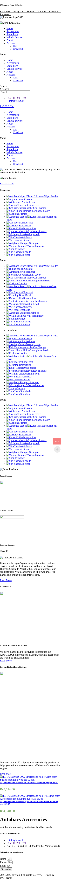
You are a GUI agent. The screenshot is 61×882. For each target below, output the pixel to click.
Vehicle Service (14, 37)
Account (11, 43)
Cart (15, 46)
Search (3, 86)
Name (3, 858)
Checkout (18, 49)
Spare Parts (12, 34)
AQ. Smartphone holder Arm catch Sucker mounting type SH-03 (29, 782)
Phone (3, 862)
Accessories (13, 31)
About (10, 40)
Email (3, 865)
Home (10, 28)
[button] (30, 54)
